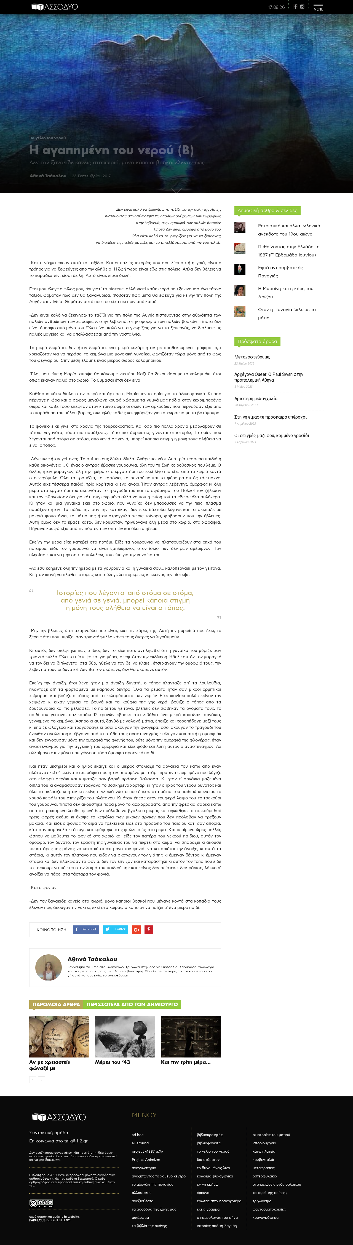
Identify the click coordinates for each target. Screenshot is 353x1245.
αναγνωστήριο (144, 1168)
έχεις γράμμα (208, 1209)
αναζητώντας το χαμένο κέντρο (159, 1176)
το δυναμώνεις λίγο (213, 1168)
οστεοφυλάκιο (265, 1176)
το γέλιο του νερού (48, 137)
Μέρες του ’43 (112, 1062)
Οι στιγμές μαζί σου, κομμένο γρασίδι (271, 435)
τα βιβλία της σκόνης (149, 1226)
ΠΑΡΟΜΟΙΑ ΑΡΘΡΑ (56, 1004)
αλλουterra (141, 1193)
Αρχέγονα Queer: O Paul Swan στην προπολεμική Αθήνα (268, 377)
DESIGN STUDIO (49, 1220)
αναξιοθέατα (142, 1201)
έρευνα (203, 1193)
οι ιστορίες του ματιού (271, 1135)
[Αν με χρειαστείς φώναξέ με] (59, 1036)
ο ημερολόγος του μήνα (217, 1217)
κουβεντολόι (263, 1160)
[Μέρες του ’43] (125, 1036)
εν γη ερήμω (207, 1184)
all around (140, 1143)
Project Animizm (146, 1160)
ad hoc (137, 1135)
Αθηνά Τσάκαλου (48, 175)
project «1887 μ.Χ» (147, 1151)
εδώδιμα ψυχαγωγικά (215, 1176)
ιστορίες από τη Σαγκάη (217, 1226)
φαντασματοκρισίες (269, 1209)
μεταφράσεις (264, 1168)
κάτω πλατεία (264, 1151)
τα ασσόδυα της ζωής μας (154, 1209)
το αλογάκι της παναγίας (152, 1184)
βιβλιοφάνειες (209, 1143)
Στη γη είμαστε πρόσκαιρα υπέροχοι (270, 417)
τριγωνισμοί (262, 1201)
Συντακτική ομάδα (48, 1133)
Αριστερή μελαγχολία (255, 398)
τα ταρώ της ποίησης (270, 1193)
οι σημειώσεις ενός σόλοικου (277, 1184)
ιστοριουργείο (264, 1143)
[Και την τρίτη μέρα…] (191, 1036)
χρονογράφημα (266, 1217)
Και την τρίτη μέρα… (186, 1062)
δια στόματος (208, 1160)
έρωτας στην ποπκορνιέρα (219, 1201)
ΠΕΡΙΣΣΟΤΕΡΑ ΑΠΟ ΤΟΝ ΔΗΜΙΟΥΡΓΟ (132, 1004)
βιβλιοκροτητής (210, 1135)
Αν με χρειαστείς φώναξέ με (49, 1065)
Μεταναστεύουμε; (252, 357)
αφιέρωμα (140, 1217)
